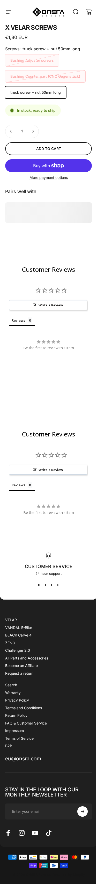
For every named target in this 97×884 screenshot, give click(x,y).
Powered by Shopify (68, 875)
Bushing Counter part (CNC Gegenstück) (45, 76)
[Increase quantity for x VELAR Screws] (33, 131)
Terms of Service (19, 738)
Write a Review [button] (51, 305)
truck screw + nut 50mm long (35, 92)
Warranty (13, 692)
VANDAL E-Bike (18, 627)
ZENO (10, 643)
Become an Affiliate (21, 665)
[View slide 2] (45, 585)
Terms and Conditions (23, 708)
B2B (8, 746)
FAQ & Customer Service (26, 723)
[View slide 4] (58, 585)
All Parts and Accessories (26, 658)
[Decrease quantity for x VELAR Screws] (10, 131)
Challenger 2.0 (17, 650)
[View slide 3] (52, 585)
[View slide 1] (39, 585)
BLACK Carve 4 (18, 635)
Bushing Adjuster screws (32, 60)
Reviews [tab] (18, 320)
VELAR (11, 620)
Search (11, 685)
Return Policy (16, 715)
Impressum (14, 730)
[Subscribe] (82, 811)
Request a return (19, 673)
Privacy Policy (17, 700)
